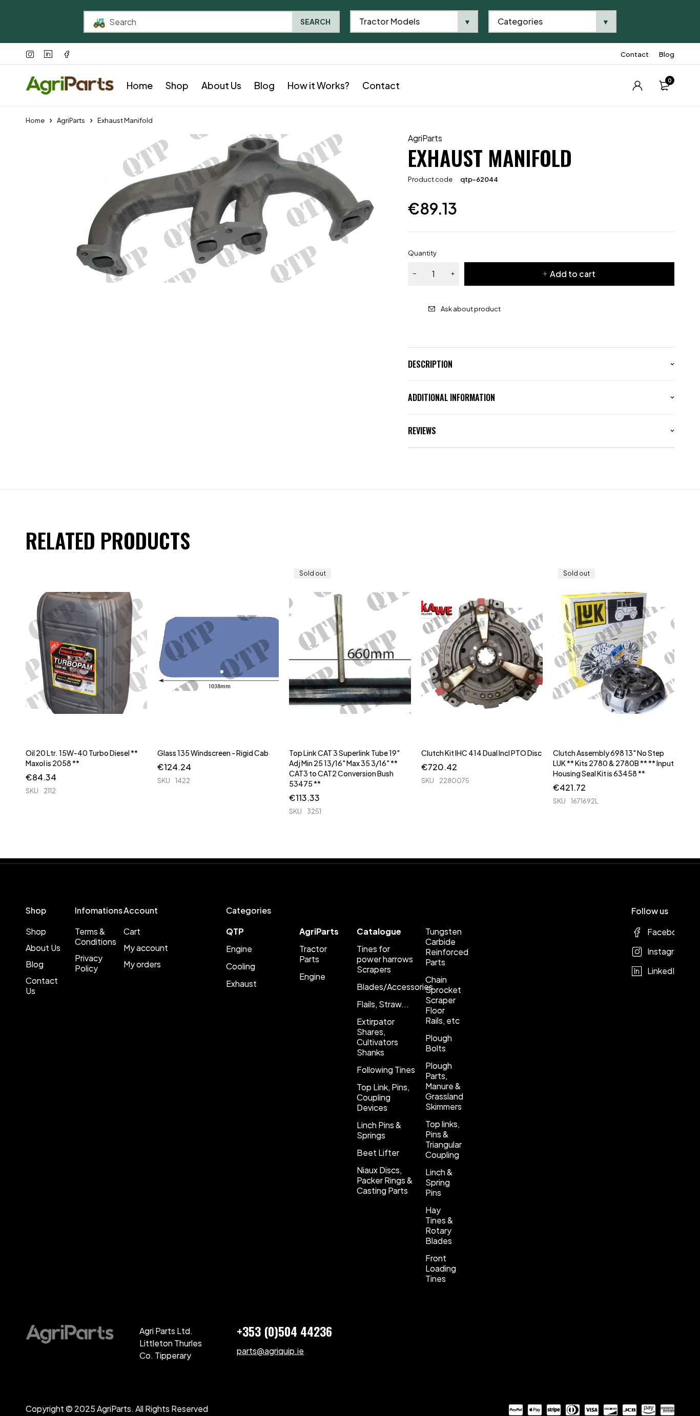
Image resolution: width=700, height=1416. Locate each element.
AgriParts (71, 120)
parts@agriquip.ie (270, 1350)
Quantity (422, 253)
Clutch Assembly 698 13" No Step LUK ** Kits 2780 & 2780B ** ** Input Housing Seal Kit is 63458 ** (613, 763)
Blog (666, 54)
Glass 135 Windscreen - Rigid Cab (213, 752)
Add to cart (572, 273)
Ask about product (471, 309)
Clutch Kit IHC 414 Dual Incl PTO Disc (481, 752)
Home (35, 120)
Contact (635, 54)
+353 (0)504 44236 (284, 1331)
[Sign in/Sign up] (637, 85)
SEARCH (315, 21)
